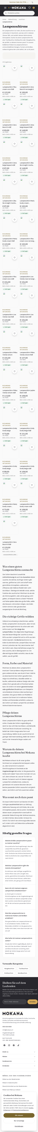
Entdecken (6, 1066)
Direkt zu (5, 1052)
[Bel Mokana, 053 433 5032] (32, 2)
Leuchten (22, 19)
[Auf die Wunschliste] (14, 68)
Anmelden (33, 1002)
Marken (5, 1056)
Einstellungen (19, 1126)
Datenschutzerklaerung (20, 1110)
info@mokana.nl (8, 1030)
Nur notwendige (19, 1121)
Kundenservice (7, 1061)
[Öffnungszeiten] (34, 2)
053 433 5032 (7, 1027)
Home (4, 19)
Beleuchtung (12, 19)
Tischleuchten (23, 968)
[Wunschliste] (29, 7)
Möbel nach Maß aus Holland (11, 1090)
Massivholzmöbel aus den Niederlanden (15, 1086)
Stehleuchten (8, 973)
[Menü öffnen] (5, 7)
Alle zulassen (19, 1115)
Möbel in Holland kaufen (10, 1083)
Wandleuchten (22, 973)
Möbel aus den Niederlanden (11, 1079)
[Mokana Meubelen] (19, 8)
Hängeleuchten (9, 968)
